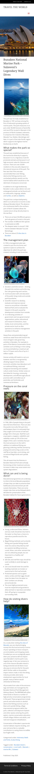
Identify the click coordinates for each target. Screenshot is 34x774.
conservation (7, 747)
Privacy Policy (26, 766)
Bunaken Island (19, 745)
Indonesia (20, 738)
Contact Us (27, 2)
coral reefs (17, 747)
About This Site (17, 2)
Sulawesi (15, 749)
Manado (25, 747)
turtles (8, 196)
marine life (7, 749)
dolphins (21, 196)
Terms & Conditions (11, 766)
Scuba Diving (15, 740)
